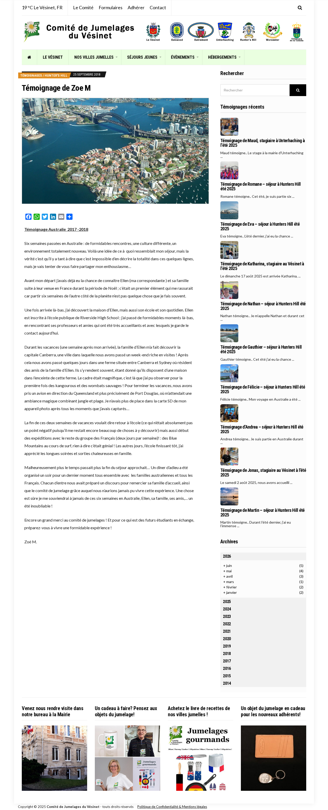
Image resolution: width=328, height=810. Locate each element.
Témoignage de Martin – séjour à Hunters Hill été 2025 (262, 512)
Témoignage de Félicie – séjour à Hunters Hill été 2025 (262, 389)
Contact (158, 7)
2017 (227, 661)
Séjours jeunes (142, 57)
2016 (227, 668)
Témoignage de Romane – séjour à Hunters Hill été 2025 (260, 186)
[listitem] (153, 31)
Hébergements (222, 57)
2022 (227, 623)
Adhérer (136, 7)
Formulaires (110, 7)
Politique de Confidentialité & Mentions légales (172, 807)
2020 (227, 638)
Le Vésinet (53, 57)
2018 (227, 653)
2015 (227, 675)
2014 (227, 683)
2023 (227, 616)
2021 (227, 631)
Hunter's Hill (56, 75)
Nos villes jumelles (94, 57)
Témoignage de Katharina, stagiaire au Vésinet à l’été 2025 (262, 266)
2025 (227, 601)
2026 (227, 556)
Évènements (182, 57)
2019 (227, 646)
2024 (227, 609)
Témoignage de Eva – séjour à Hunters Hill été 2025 (260, 226)
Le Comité (83, 7)
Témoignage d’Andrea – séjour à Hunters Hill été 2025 (261, 429)
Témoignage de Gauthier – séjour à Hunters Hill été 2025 (261, 349)
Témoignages (31, 75)
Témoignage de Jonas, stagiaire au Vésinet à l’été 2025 (263, 472)
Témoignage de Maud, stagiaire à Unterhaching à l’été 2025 (262, 143)
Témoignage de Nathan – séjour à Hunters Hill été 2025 (262, 306)
